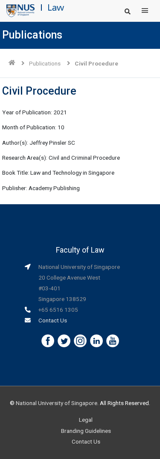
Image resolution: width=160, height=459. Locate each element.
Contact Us (52, 320)
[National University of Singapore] (20, 10)
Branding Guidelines (86, 430)
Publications (45, 63)
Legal (86, 419)
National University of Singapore (56, 402)
